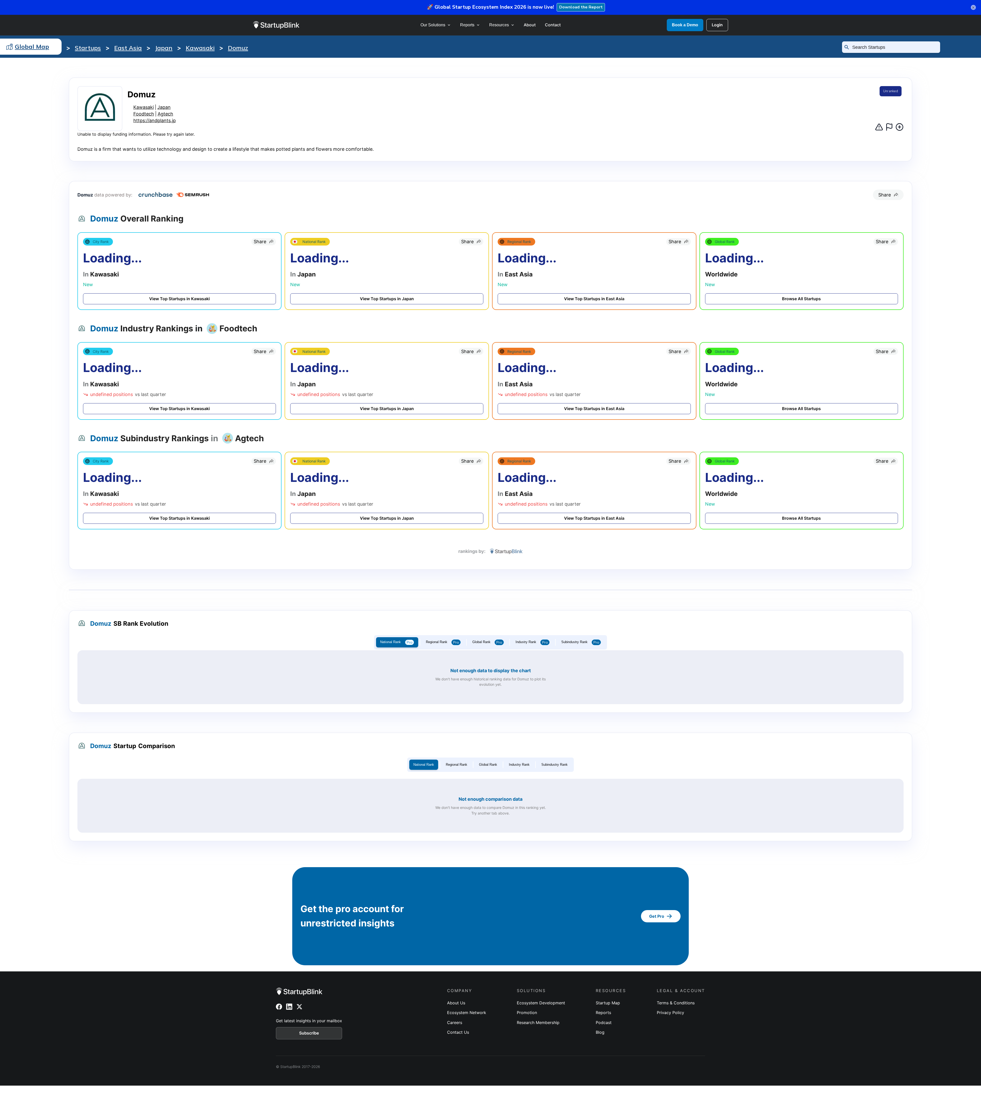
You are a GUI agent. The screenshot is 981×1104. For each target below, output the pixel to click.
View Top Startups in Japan (387, 298)
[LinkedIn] (289, 1007)
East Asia (128, 48)
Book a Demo (685, 25)
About (530, 24)
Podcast (604, 1022)
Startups (88, 48)
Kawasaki (200, 48)
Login (717, 24)
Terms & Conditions (676, 1002)
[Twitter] (299, 1007)
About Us (456, 1002)
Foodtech (143, 114)
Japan (163, 48)
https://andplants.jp (154, 120)
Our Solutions (433, 25)
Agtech (165, 114)
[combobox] (893, 47)
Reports (467, 25)
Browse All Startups (801, 298)
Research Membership (538, 1022)
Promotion (527, 1012)
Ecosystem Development (541, 1002)
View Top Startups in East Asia (594, 298)
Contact (553, 24)
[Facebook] (279, 1007)
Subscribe (309, 1033)
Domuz (238, 48)
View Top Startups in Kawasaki (179, 298)
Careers (454, 1022)
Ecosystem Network (466, 1012)
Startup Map (608, 1002)
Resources (499, 25)
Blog (600, 1032)
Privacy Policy (670, 1012)
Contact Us (458, 1032)
